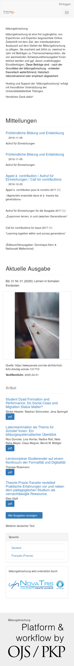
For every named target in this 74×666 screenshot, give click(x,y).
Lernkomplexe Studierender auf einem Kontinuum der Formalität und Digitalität (35, 460)
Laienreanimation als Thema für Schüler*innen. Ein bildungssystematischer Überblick (31, 430)
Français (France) (22, 555)
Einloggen (65, 4)
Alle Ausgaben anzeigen (23, 515)
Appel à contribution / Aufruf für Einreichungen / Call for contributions (33, 177)
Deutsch (16, 548)
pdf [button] (10, 416)
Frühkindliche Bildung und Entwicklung (35, 132)
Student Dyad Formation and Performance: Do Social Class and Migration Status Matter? (32, 402)
